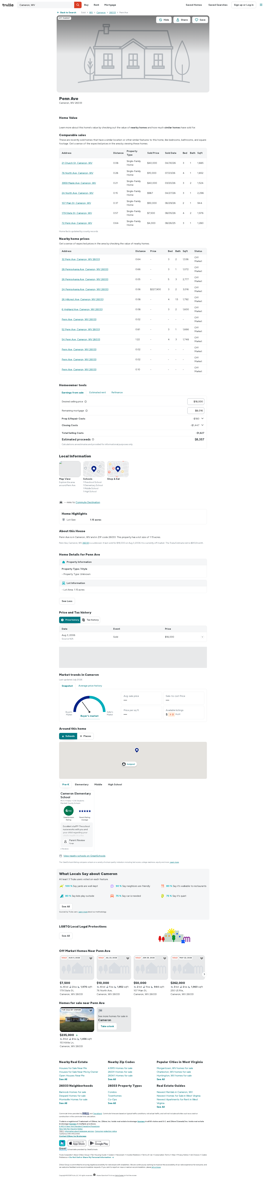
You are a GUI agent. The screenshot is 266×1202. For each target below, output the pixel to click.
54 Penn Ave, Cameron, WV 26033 (81, 339)
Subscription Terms (162, 1155)
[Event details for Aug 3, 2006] (202, 637)
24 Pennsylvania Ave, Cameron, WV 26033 (85, 289)
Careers (111, 1155)
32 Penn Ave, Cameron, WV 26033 (81, 259)
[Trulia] (62, 1143)
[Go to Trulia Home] (9, 5)
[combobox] (49, 5)
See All (67, 906)
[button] (78, 5)
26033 (112, 12)
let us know (156, 1167)
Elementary (82, 784)
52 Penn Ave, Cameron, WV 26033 (81, 329)
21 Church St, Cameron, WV (77, 162)
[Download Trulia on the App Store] (77, 1143)
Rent (96, 4)
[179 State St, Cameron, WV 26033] (77, 967)
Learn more (174, 862)
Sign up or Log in (244, 4)
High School (115, 784)
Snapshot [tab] (67, 685)
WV (91, 12)
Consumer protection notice (106, 1131)
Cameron (101, 12)
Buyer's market (90, 715)
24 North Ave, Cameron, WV (77, 193)
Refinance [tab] (117, 392)
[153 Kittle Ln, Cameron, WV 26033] (77, 1019)
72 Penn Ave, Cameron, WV (77, 223)
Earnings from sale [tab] (73, 392)
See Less (68, 601)
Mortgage (110, 4)
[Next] (204, 974)
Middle (98, 784)
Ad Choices (195, 1155)
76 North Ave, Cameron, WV (77, 173)
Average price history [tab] (90, 685)
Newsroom (120, 1155)
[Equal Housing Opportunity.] (94, 1175)
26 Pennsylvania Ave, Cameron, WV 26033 (85, 279)
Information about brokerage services (79, 1131)
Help (173, 1155)
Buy (86, 4)
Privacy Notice (183, 1155)
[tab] (69, 620)
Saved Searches (218, 4)
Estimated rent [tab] (97, 392)
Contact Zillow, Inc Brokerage (72, 1136)
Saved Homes (194, 4)
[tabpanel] (133, 422)
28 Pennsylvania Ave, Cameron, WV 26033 (85, 269)
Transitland (97, 1113)
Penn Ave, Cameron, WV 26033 (79, 319)
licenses (141, 1121)
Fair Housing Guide (98, 1155)
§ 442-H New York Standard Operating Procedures (79, 1126)
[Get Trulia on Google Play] (99, 1143)
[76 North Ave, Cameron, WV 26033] (114, 967)
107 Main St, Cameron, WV (76, 203)
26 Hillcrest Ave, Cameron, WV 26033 (82, 299)
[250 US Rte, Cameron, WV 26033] (188, 967)
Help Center (119, 1175)
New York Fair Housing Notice (71, 1129)
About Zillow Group (81, 1155)
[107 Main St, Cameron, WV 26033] (151, 967)
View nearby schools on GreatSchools (84, 855)
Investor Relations (133, 1155)
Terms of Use (147, 1155)
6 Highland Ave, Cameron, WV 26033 (82, 309)
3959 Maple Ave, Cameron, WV (79, 183)
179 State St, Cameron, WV (77, 213)
